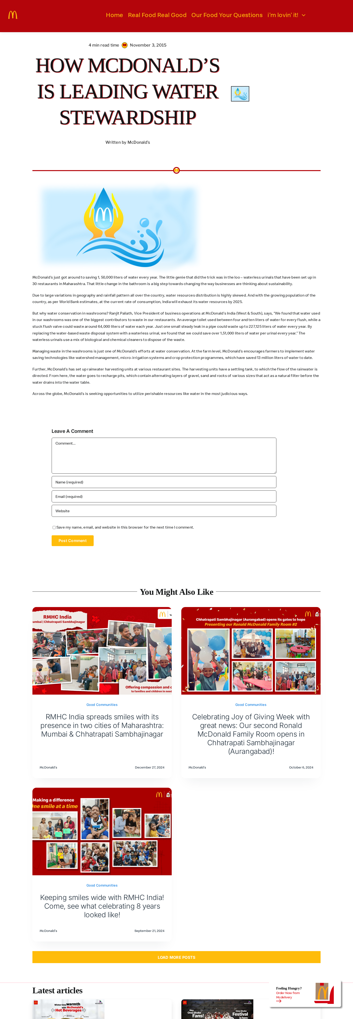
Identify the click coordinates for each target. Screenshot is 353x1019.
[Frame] (13, 12)
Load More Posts (176, 957)
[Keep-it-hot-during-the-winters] (68, 1001)
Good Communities (102, 705)
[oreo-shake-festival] (217, 1001)
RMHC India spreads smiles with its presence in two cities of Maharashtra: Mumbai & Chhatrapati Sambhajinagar (102, 725)
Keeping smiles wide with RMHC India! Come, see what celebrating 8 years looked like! (102, 906)
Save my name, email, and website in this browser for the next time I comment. (125, 527)
